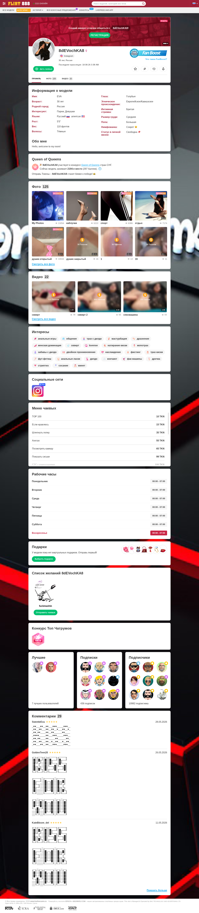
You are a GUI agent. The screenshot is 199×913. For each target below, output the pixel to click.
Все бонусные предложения (61, 10)
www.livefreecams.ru (38, 901)
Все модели (8, 10)
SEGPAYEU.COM (79, 901)
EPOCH (68, 901)
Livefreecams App (104, 10)
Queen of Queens (90, 165)
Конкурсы (84, 10)
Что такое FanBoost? (156, 59)
